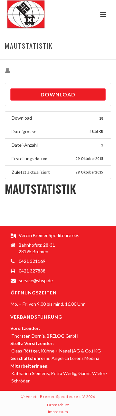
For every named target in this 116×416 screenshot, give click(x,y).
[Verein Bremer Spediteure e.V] (19, 14)
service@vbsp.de (36, 280)
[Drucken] (10, 70)
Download (58, 94)
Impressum (58, 411)
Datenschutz (58, 404)
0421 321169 (32, 261)
